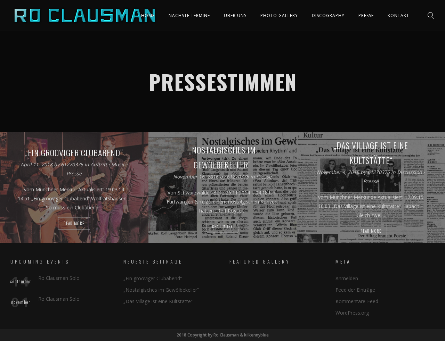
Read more (74, 223)
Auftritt (98, 164)
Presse (366, 15)
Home (148, 15)
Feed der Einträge (355, 289)
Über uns (235, 15)
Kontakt (398, 15)
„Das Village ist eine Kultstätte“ (158, 301)
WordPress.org (352, 312)
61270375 (72, 164)
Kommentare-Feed (356, 301)
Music (118, 164)
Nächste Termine (189, 15)
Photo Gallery (279, 15)
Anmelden (346, 278)
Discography (328, 15)
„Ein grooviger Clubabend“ (152, 278)
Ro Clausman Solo (59, 278)
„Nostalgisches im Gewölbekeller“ (161, 289)
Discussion (409, 172)
